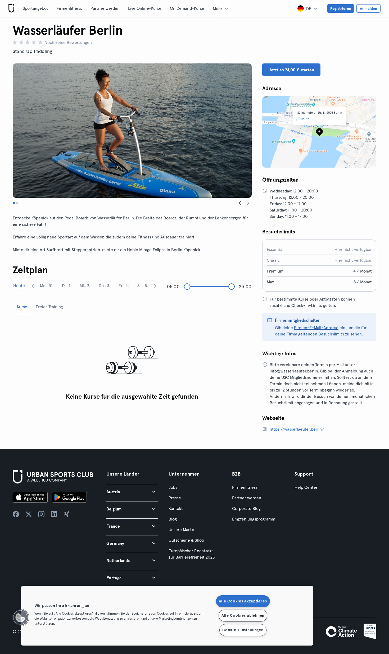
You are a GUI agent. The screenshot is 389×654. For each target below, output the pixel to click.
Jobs (173, 487)
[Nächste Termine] (155, 285)
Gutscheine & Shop (186, 540)
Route (305, 119)
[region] (167, 616)
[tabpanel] (132, 361)
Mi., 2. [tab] (85, 285)
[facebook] (16, 514)
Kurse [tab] (22, 306)
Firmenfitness (69, 8)
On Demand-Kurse (187, 8)
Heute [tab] (19, 285)
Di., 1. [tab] (66, 285)
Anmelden (368, 8)
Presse (175, 497)
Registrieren (340, 8)
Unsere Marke (181, 529)
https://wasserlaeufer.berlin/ (297, 429)
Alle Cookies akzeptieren (243, 601)
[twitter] (28, 514)
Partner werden (105, 8)
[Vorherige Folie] (240, 203)
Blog (173, 519)
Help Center (306, 487)
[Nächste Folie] (248, 203)
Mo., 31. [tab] (46, 285)
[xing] (67, 514)
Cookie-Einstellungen (242, 630)
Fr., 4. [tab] (124, 285)
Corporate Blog (246, 508)
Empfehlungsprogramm (253, 519)
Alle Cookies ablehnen (242, 615)
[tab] (14, 203)
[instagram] (41, 514)
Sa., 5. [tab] (142, 285)
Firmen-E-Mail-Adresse (316, 327)
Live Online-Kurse (144, 8)
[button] (132, 491)
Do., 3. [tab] (104, 285)
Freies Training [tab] (49, 306)
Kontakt (176, 508)
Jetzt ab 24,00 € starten (291, 69)
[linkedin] (54, 514)
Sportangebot (35, 8)
